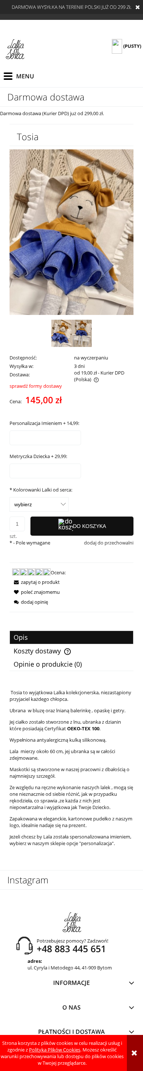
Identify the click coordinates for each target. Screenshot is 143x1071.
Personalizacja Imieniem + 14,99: (44, 423)
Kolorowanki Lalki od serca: (41, 489)
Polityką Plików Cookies (54, 1049)
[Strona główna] (15, 49)
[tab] (71, 637)
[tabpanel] (71, 768)
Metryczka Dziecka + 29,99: (38, 456)
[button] (35, 582)
